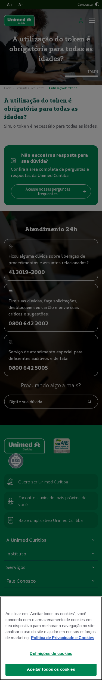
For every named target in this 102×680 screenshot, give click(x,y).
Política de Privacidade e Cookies (62, 638)
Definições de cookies (51, 653)
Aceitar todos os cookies (51, 669)
